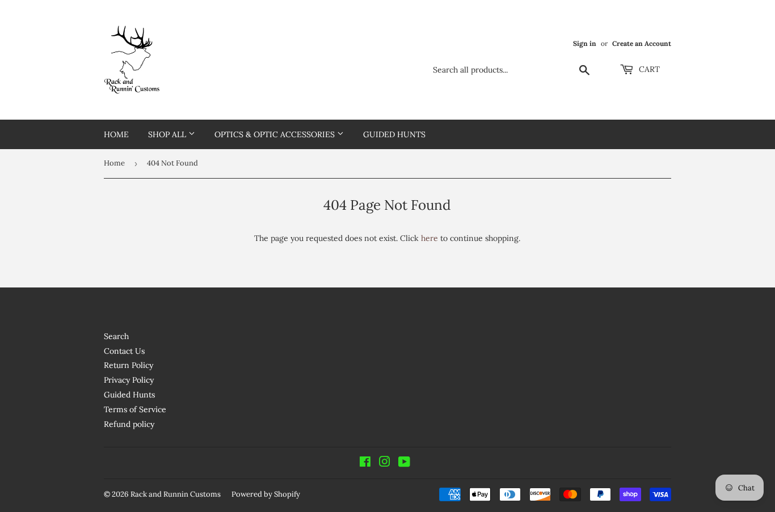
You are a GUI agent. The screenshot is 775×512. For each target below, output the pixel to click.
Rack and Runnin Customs (175, 494)
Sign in (584, 43)
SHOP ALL (168, 134)
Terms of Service (135, 409)
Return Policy (128, 365)
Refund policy (129, 424)
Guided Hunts (394, 134)
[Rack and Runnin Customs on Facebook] (365, 463)
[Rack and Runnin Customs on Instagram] (384, 463)
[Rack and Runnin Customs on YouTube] (404, 463)
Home (116, 134)
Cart (648, 69)
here (429, 238)
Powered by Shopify (265, 494)
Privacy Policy (129, 380)
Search (116, 336)
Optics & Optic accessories (275, 134)
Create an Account (641, 43)
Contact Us (124, 351)
